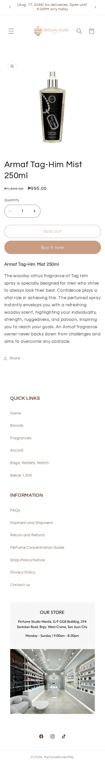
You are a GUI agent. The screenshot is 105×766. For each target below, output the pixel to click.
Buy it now (52, 247)
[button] (11, 31)
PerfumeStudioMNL (59, 757)
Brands (16, 425)
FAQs (15, 510)
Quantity (11, 200)
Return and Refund (27, 535)
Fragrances (21, 438)
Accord (16, 450)
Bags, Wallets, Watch (29, 463)
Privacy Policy (22, 572)
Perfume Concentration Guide (37, 547)
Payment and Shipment (31, 523)
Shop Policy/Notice (27, 560)
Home (15, 413)
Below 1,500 (21, 475)
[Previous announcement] (10, 7)
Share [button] (14, 358)
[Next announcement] (95, 7)
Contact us (20, 585)
